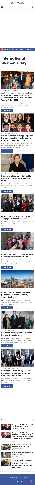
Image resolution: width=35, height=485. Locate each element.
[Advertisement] (17, 28)
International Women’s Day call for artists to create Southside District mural (16, 178)
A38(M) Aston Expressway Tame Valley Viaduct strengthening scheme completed (22, 446)
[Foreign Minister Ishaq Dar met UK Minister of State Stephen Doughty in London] (6, 427)
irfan (4, 90)
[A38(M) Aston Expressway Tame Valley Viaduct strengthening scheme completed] (6, 447)
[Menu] (2, 7)
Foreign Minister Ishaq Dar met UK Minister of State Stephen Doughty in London (22, 426)
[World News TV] (17, 2)
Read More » (7, 110)
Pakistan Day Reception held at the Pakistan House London (16, 334)
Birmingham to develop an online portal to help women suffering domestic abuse (15, 294)
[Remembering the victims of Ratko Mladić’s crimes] (6, 455)
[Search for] (33, 7)
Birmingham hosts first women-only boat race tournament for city (17, 255)
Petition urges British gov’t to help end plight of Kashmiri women (16, 217)
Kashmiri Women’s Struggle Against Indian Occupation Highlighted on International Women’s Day (17, 138)
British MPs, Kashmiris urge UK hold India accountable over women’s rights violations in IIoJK (16, 373)
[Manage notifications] (31, 481)
